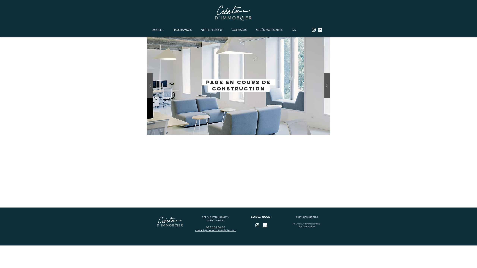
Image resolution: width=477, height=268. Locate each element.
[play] (321, 40)
